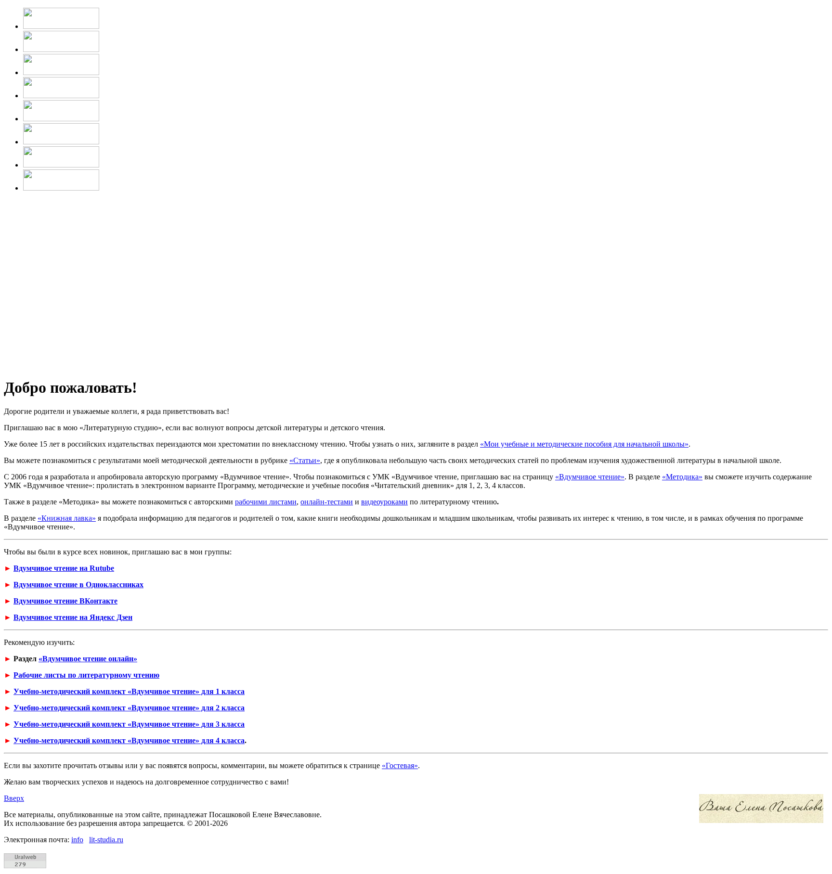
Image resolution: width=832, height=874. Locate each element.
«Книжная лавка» (67, 518)
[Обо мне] (61, 49)
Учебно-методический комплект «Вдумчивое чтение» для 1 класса (129, 691)
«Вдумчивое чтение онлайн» (88, 659)
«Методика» (682, 477)
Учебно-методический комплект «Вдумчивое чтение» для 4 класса (129, 740)
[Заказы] (61, 142)
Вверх (14, 798)
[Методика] (61, 72)
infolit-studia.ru (97, 839)
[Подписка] (61, 165)
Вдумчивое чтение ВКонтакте (65, 601)
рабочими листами (266, 502)
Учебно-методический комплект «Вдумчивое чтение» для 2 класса (129, 708)
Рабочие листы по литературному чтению (86, 675)
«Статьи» (304, 460)
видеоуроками (384, 502)
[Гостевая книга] (61, 119)
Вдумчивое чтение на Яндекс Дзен (72, 617)
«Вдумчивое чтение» (589, 477)
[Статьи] (61, 95)
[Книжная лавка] (61, 188)
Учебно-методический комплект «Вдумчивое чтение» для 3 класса (129, 724)
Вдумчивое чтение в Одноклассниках (78, 584)
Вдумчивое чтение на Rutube (63, 568)
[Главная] (61, 26)
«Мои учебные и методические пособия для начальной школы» (584, 444)
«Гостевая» (400, 765)
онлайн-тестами (326, 502)
